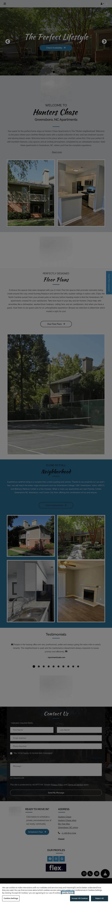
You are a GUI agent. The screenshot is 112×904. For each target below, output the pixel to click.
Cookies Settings (11, 898)
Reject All (99, 898)
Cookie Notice (68, 893)
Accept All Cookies (80, 898)
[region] (56, 894)
